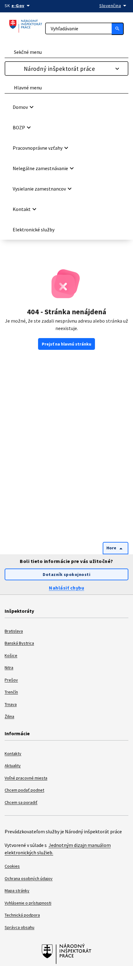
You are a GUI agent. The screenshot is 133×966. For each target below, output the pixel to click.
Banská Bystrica (19, 643)
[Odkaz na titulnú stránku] (25, 26)
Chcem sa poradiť (21, 802)
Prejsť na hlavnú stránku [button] (66, 344)
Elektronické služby (33, 229)
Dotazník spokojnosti (66, 574)
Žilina (9, 716)
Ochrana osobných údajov (29, 878)
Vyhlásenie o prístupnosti (28, 903)
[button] (67, 107)
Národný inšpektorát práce (59, 68)
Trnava (11, 704)
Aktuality (13, 765)
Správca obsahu (19, 927)
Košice (11, 655)
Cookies (12, 866)
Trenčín (11, 692)
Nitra (9, 667)
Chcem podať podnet (24, 790)
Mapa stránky (17, 890)
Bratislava (14, 631)
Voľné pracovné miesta (26, 778)
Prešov (11, 680)
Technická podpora (22, 915)
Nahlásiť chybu (66, 588)
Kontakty (13, 753)
